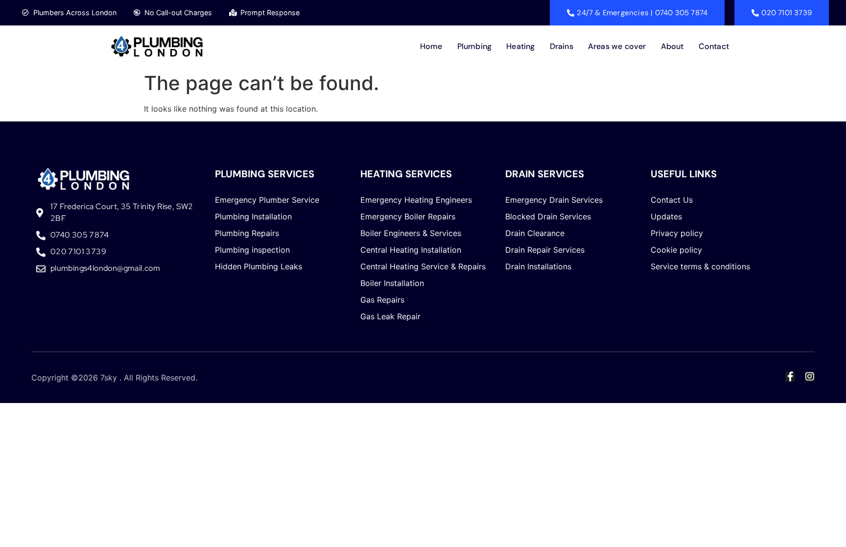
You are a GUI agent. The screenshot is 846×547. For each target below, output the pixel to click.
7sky (108, 377)
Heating (520, 46)
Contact (714, 46)
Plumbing (474, 46)
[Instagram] (810, 376)
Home (431, 46)
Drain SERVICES (544, 173)
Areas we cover (617, 46)
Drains (561, 46)
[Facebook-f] (790, 376)
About (672, 46)
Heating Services (406, 173)
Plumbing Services (264, 173)
